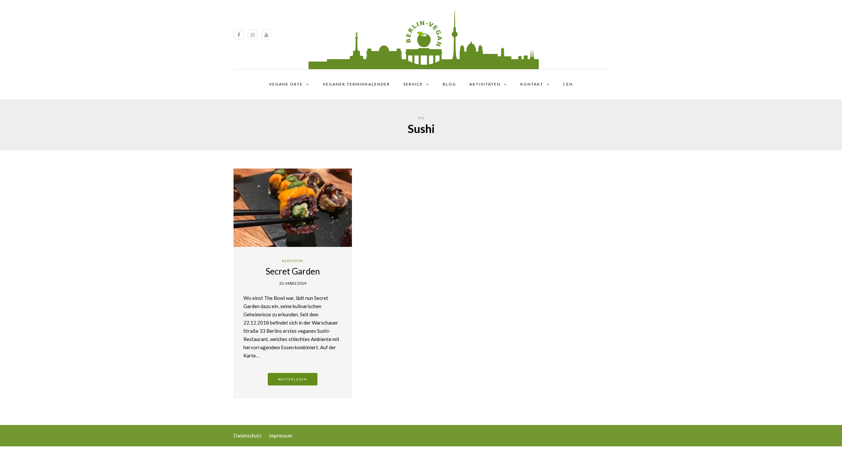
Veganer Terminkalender (356, 84)
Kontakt (531, 84)
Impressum (280, 435)
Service (413, 84)
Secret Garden (292, 271)
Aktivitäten (485, 84)
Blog (449, 84)
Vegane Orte (286, 84)
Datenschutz (247, 435)
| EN (568, 84)
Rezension (292, 261)
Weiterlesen (292, 379)
